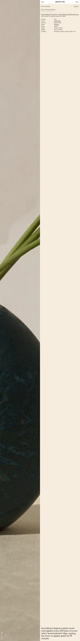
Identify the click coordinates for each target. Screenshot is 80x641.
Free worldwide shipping (48, 9)
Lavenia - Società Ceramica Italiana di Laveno (65, 14)
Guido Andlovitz (45, 14)
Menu (77, 2)
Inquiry (76, 6)
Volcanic (56, 24)
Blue (59, 21)
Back (42, 2)
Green (56, 21)
